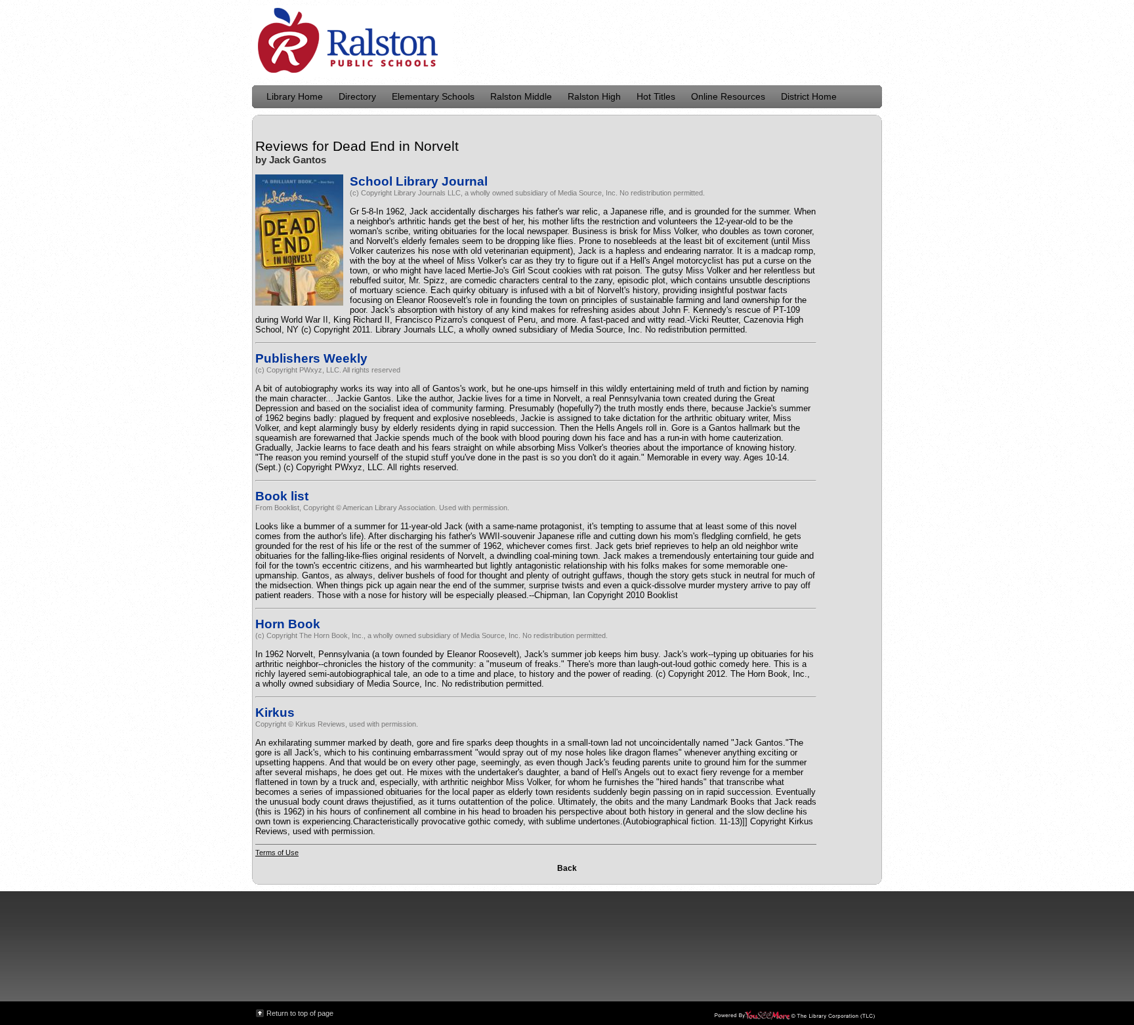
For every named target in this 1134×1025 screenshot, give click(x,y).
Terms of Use (277, 852)
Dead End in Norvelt (396, 146)
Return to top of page (299, 1013)
